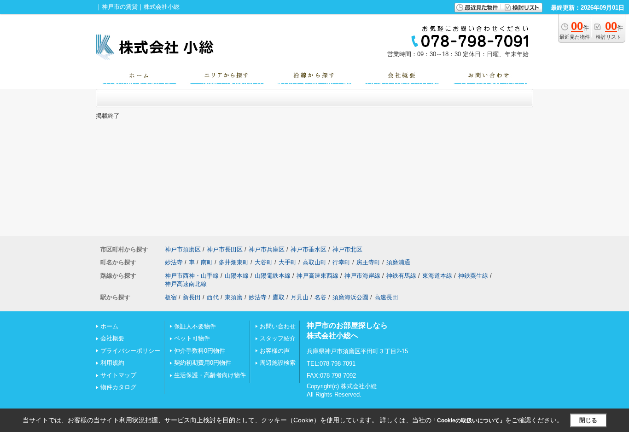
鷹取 (279, 297)
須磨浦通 (398, 262)
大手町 (288, 262)
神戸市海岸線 (362, 275)
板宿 (171, 297)
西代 (213, 297)
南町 (207, 262)
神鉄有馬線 (401, 275)
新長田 (192, 297)
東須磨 (234, 297)
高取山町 (314, 262)
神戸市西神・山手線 (192, 275)
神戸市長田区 (225, 249)
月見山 (300, 297)
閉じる (588, 420)
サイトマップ (118, 375)
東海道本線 (437, 275)
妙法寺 (174, 262)
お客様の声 (275, 350)
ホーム (109, 326)
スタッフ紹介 (278, 338)
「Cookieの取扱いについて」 (468, 420)
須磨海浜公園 (350, 297)
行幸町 (341, 262)
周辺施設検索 (278, 362)
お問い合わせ (278, 326)
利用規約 (112, 362)
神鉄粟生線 (473, 275)
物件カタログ (118, 387)
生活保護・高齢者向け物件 (210, 375)
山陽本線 (237, 275)
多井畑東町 (234, 262)
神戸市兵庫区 (267, 249)
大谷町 (264, 262)
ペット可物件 (192, 338)
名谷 (320, 297)
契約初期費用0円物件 (202, 362)
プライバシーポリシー (130, 350)
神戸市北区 (347, 249)
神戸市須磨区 (183, 249)
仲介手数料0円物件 (199, 350)
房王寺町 (368, 262)
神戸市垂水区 (308, 249)
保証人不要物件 (195, 326)
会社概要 (112, 338)
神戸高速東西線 (317, 275)
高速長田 (386, 297)
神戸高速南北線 (186, 283)
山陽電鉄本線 (273, 275)
